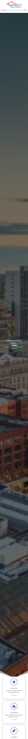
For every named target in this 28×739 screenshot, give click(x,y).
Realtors (14, 688)
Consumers (14, 713)
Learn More (14, 695)
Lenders (14, 737)
